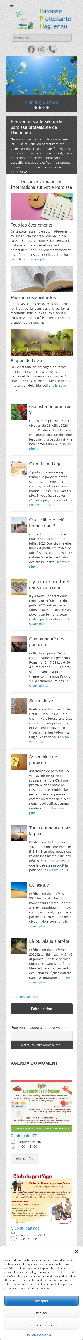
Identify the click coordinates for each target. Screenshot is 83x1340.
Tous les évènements (31, 225)
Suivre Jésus (41, 700)
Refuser (41, 1313)
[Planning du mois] (41, 75)
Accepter (41, 1300)
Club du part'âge (25, 1228)
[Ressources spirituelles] (42, 279)
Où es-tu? (39, 885)
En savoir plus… (40, 505)
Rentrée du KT (24, 1136)
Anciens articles (24, 997)
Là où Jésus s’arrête (49, 941)
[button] (76, 1251)
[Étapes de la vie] (42, 342)
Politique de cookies (39, 1334)
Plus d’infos (24, 1158)
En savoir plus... (37, 259)
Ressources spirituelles (33, 297)
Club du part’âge (45, 463)
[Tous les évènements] (42, 206)
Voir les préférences (42, 1325)
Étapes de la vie (26, 360)
